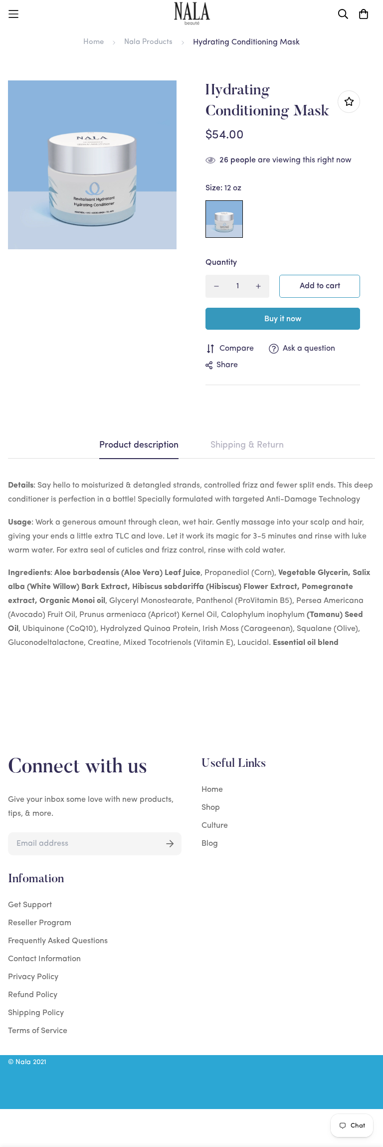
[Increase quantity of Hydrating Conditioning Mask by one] (258, 286)
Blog (209, 844)
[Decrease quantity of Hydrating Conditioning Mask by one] (216, 286)
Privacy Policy (33, 977)
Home (93, 42)
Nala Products (148, 42)
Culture (214, 826)
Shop (210, 808)
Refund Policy (32, 995)
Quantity (221, 263)
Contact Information (44, 959)
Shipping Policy (36, 1013)
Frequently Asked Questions (58, 941)
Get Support (30, 905)
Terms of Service (37, 1031)
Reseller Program (39, 923)
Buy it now (283, 319)
